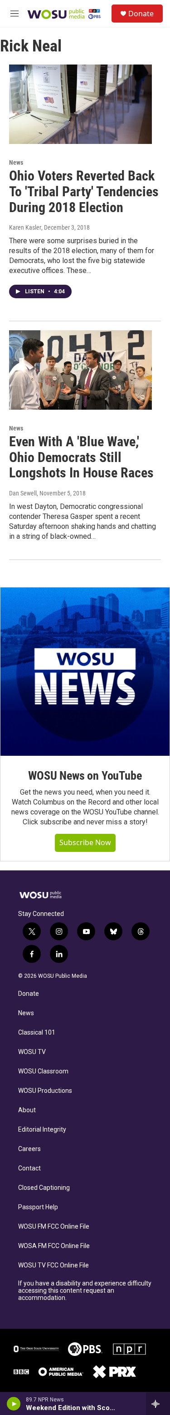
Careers (29, 1149)
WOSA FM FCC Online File (54, 1246)
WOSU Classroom (43, 1071)
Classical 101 (36, 1032)
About (27, 1110)
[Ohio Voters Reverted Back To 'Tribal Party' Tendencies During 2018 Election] (80, 104)
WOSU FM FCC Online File (53, 1226)
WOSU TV (32, 1052)
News (16, 162)
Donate (141, 13)
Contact (29, 1168)
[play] (13, 1403)
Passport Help (38, 1207)
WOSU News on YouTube (84, 775)
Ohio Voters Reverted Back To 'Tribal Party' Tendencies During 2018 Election (84, 191)
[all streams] (158, 1403)
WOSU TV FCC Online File (53, 1265)
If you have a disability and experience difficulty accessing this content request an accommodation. (84, 1290)
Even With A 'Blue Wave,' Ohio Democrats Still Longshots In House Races (81, 457)
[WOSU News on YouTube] (85, 671)
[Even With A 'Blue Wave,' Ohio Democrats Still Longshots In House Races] (80, 370)
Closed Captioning (44, 1187)
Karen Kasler (25, 227)
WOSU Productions (45, 1090)
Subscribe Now (85, 842)
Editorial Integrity (42, 1129)
